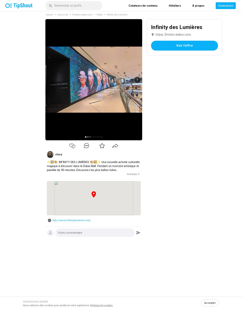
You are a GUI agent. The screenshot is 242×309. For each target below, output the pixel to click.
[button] (95, 233)
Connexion (225, 5)
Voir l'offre (184, 45)
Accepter (210, 302)
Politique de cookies (101, 305)
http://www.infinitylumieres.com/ (72, 220)
